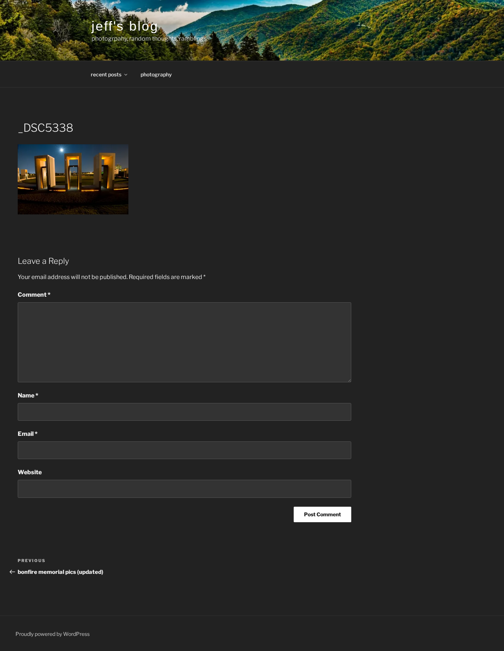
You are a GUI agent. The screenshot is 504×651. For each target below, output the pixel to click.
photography (156, 74)
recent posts (106, 74)
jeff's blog (125, 26)
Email (28, 433)
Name (28, 395)
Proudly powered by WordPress (52, 634)
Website (30, 472)
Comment (34, 294)
